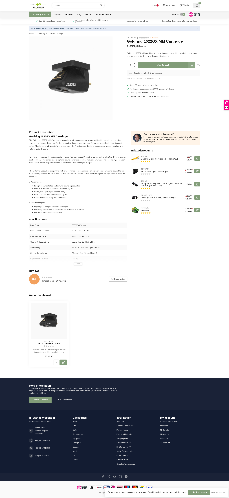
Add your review (118, 279)
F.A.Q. (75, 455)
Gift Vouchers (122, 459)
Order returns (122, 455)
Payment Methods (124, 434)
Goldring (131, 37)
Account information (168, 421)
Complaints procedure (125, 464)
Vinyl (75, 451)
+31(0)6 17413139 (42, 440)
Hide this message (199, 492)
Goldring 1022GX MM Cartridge (50, 33)
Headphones (78, 443)
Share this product (152, 78)
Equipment (77, 438)
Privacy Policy (122, 430)
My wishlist (165, 434)
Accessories (78, 434)
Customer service (103, 14)
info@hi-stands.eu (189, 137)
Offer (75, 426)
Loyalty (57, 14)
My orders (164, 426)
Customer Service (123, 443)
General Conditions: (124, 426)
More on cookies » (218, 492)
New (75, 421)
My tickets (164, 430)
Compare (164, 438)
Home (31, 33)
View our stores (65, 400)
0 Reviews (154, 38)
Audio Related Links (124, 451)
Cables (76, 447)
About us (120, 421)
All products (165, 443)
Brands (88, 14)
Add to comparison (134, 78)
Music (75, 459)
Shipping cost (122, 438)
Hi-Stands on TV (123, 447)
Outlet (75, 430)
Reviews (69, 14)
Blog (79, 14)
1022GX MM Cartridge (49, 343)
